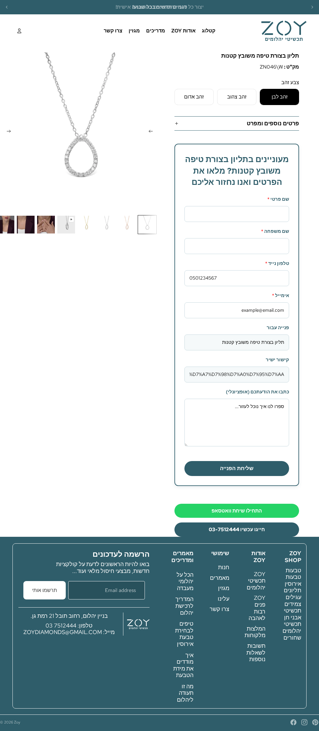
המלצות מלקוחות (255, 632)
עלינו (223, 598)
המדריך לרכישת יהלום (184, 605)
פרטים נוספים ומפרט (273, 123)
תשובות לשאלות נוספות (255, 652)
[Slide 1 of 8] (147, 224)
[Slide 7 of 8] (26, 224)
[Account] (19, 31)
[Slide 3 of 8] (107, 224)
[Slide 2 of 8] (127, 224)
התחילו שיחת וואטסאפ (237, 510)
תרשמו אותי (44, 590)
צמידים (292, 603)
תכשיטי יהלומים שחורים (292, 630)
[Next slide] (312, 7)
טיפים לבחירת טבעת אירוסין (184, 633)
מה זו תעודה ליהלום (185, 693)
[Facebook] (293, 722)
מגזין (223, 588)
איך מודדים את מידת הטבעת (183, 665)
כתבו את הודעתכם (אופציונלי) (257, 392)
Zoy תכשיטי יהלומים (256, 580)
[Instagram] (304, 722)
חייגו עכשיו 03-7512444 (237, 529)
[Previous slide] (7, 7)
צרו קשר (219, 609)
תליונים (292, 590)
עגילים (293, 597)
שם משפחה (275, 231)
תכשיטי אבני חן (292, 614)
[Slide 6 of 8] (46, 224)
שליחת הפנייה (237, 468)
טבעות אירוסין (293, 580)
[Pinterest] (315, 722)
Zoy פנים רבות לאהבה (257, 608)
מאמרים (219, 577)
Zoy (17, 722)
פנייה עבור (278, 328)
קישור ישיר (277, 360)
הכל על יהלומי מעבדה (185, 581)
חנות (223, 567)
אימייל (280, 295)
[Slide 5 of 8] (66, 224)
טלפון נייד (277, 263)
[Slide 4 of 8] (86, 224)
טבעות (293, 570)
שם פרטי (278, 199)
